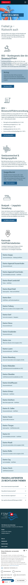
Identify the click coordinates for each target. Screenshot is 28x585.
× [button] (26, 550)
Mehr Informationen (10, 183)
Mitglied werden (6, 2)
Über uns (3, 538)
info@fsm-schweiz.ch (5, 533)
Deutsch (6, 582)
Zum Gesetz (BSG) (8, 86)
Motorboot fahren (4, 543)
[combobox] (6, 582)
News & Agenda (4, 546)
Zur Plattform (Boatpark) (9, 220)
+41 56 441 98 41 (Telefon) (6, 531)
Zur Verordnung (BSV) (8, 135)
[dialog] (14, 566)
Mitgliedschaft (4, 541)
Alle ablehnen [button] (20, 580)
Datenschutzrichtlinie (14, 565)
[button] (25, 2)
